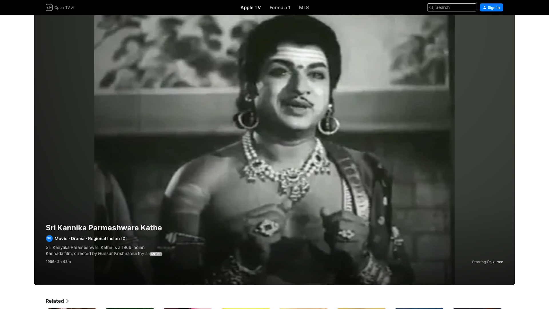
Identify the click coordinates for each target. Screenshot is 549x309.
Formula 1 (280, 7)
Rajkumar (495, 262)
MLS (304, 7)
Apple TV (250, 7)
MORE (156, 254)
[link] (58, 301)
